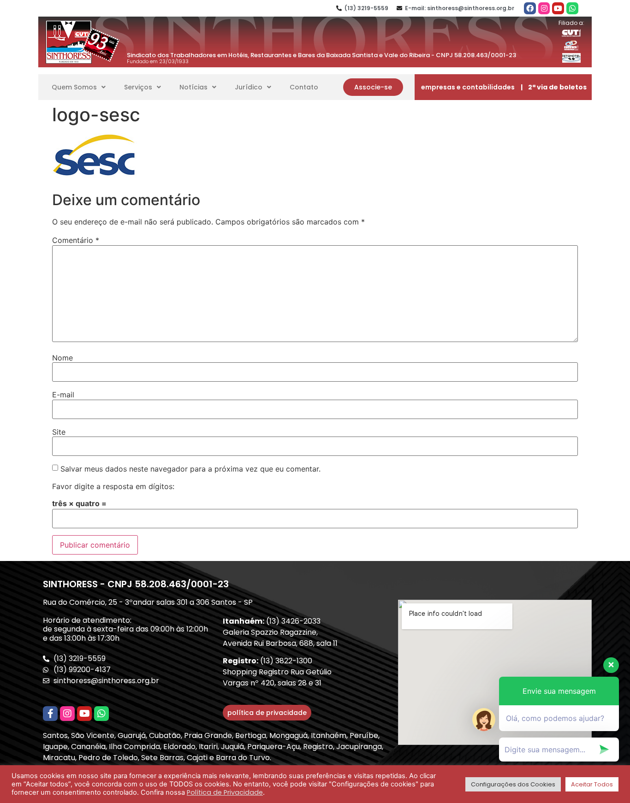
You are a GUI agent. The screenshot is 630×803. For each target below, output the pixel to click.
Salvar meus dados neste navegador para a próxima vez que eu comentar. (190, 468)
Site (58, 432)
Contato (304, 87)
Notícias (193, 87)
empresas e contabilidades (468, 87)
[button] (373, 87)
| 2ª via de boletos (554, 87)
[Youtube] (558, 8)
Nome (62, 357)
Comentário (75, 240)
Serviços (138, 87)
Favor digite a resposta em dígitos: (113, 486)
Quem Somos (74, 87)
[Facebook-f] (50, 713)
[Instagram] (544, 8)
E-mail (63, 394)
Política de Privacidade (225, 792)
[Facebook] (530, 8)
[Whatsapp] (572, 8)
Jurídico (248, 87)
